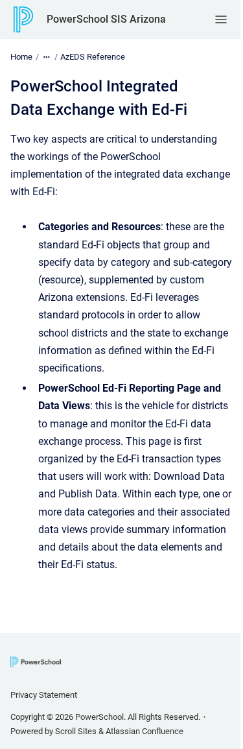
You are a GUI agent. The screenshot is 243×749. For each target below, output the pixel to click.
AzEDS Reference (92, 57)
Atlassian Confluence (144, 731)
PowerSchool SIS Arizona (106, 19)
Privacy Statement (43, 695)
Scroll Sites (76, 731)
